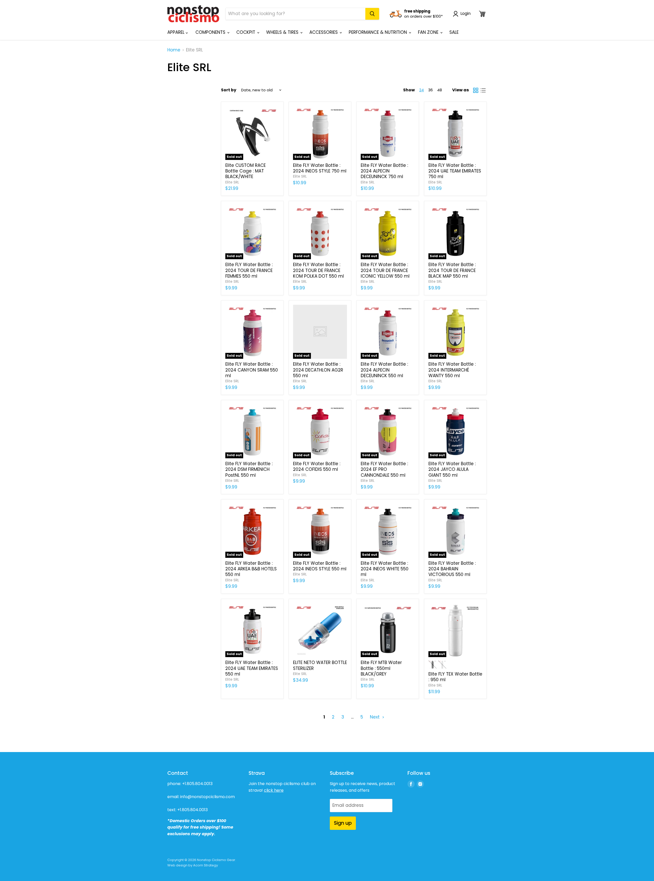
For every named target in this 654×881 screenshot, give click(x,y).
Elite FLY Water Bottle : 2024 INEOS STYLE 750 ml (319, 168)
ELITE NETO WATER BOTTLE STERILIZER (320, 665)
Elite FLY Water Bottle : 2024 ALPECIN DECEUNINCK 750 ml (384, 171)
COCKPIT (246, 32)
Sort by (228, 90)
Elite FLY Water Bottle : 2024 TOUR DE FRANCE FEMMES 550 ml (249, 270)
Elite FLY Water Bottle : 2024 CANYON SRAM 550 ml (251, 370)
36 (430, 90)
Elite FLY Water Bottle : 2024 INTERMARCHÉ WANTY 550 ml (452, 370)
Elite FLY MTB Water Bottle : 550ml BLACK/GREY (381, 668)
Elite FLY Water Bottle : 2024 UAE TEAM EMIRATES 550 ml (251, 668)
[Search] (372, 14)
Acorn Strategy (205, 865)
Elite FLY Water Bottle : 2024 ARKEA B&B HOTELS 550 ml (251, 569)
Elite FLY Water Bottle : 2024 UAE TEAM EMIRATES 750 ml (454, 171)
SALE (454, 32)
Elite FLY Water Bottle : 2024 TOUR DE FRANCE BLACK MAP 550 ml (452, 270)
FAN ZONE (429, 32)
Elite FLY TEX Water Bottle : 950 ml (455, 677)
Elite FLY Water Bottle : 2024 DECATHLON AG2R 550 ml (318, 370)
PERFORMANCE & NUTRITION (378, 32)
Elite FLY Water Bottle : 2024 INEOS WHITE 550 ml (384, 569)
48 (439, 90)
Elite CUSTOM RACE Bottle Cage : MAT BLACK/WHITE (245, 171)
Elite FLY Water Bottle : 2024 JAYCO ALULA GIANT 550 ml (452, 469)
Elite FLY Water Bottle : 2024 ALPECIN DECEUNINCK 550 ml (384, 370)
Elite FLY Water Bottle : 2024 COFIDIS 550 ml (316, 466)
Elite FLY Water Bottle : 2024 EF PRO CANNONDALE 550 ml (384, 469)
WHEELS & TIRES (283, 32)
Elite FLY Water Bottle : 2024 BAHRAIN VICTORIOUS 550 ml (452, 569)
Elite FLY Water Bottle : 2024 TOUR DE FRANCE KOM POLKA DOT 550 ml (318, 270)
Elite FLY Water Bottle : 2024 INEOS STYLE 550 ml (319, 566)
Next (375, 717)
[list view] (483, 90)
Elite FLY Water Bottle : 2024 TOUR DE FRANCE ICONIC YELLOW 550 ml (385, 270)
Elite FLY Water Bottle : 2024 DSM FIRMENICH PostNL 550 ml (249, 469)
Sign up (343, 823)
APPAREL (176, 32)
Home (173, 50)
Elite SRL (232, 182)
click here (274, 790)
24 (421, 90)
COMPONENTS (211, 32)
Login (465, 14)
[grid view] (476, 90)
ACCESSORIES (324, 32)
